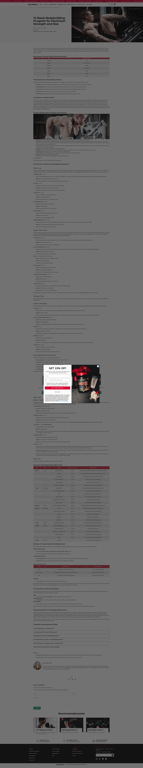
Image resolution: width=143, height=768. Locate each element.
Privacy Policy (62, 400)
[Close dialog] (98, 366)
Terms (67, 400)
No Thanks (57, 392)
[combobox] (47, 380)
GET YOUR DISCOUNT (58, 388)
